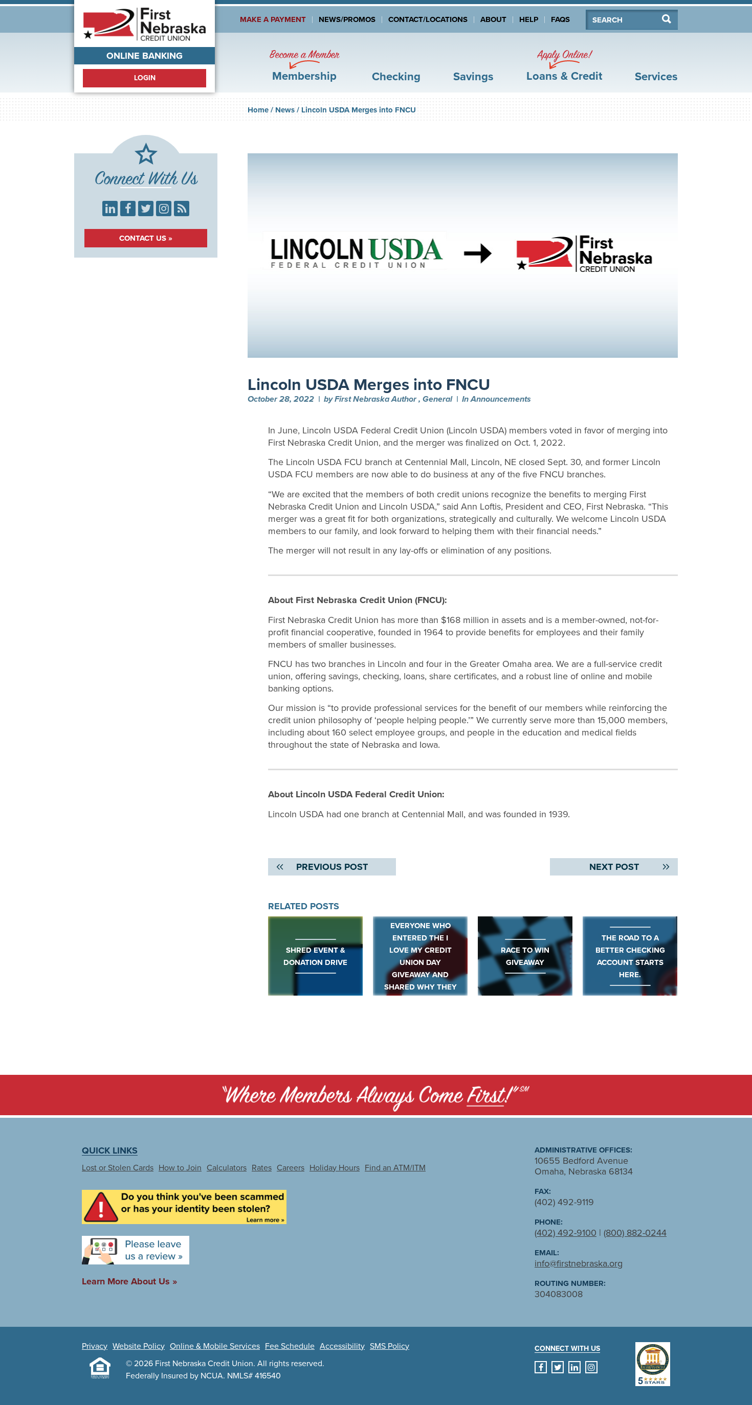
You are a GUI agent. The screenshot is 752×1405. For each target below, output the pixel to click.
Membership (304, 66)
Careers (290, 1168)
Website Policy (139, 1346)
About (493, 19)
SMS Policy (389, 1346)
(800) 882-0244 (635, 1232)
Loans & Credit (564, 66)
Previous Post (332, 866)
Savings (473, 76)
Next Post (614, 866)
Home (258, 109)
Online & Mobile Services (215, 1346)
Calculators (227, 1168)
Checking (396, 76)
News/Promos (347, 19)
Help (528, 19)
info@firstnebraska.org (579, 1263)
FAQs (560, 19)
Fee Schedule (290, 1346)
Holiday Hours (334, 1168)
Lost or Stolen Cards (117, 1168)
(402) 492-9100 (565, 1232)
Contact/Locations (428, 19)
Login (145, 78)
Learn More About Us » (129, 1281)
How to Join (180, 1168)
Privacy (94, 1346)
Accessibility (342, 1346)
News (285, 109)
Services (656, 76)
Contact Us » (145, 238)
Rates (262, 1168)
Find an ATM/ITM (395, 1168)
